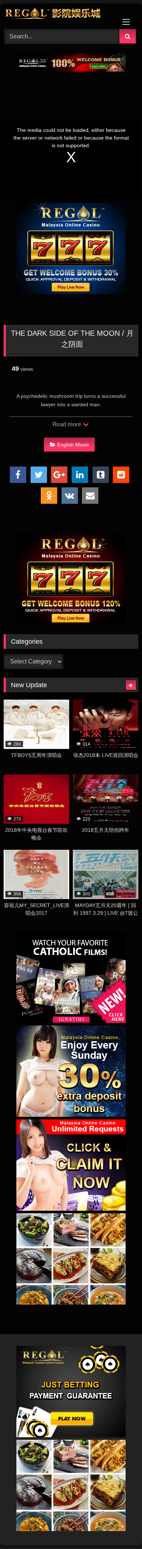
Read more (67, 424)
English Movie (73, 445)
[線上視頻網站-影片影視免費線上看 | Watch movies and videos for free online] (58, 15)
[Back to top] (119, 1527)
